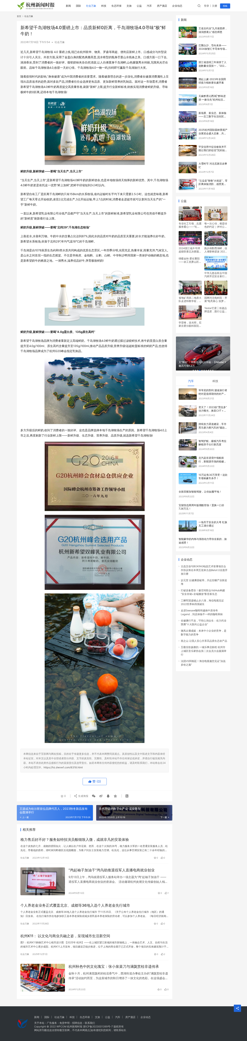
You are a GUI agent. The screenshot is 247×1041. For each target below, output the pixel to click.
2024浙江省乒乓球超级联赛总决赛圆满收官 (190, 250)
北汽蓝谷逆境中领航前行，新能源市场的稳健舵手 (212, 461)
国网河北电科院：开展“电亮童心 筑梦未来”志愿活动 (215, 299)
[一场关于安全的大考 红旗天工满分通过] (188, 526)
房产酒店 (162, 5)
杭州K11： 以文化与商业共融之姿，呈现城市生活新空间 (65, 936)
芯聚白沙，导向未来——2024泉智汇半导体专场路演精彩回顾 (213, 49)
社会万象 (91, 5)
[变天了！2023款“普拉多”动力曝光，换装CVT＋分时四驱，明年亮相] (188, 411)
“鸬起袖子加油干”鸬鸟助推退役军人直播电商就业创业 (112, 870)
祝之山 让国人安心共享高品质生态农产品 (204, 640)
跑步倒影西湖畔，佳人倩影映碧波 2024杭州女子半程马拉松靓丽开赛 (215, 250)
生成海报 (82, 795)
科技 (103, 5)
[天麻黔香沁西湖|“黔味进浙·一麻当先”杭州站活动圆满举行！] (188, 100)
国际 (78, 5)
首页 (19, 16)
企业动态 (177, 5)
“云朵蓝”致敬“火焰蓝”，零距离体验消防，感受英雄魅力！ (213, 184)
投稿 (225, 6)
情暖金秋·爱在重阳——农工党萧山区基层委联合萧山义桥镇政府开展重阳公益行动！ (190, 260)
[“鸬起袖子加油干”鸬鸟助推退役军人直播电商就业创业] (42, 881)
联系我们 (90, 1022)
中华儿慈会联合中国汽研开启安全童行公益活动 (215, 274)
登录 (206, 5)
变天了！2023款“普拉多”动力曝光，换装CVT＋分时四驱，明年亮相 (213, 411)
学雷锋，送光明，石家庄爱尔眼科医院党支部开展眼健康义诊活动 (190, 324)
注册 (214, 5)
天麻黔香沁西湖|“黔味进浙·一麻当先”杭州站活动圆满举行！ (212, 99)
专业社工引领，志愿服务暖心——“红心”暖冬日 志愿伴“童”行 (190, 225)
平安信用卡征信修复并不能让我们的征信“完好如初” (212, 150)
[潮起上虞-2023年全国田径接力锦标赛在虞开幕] (188, 83)
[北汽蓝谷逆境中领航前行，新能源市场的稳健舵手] (188, 461)
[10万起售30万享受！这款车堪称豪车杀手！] (188, 478)
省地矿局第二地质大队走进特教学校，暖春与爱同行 (190, 299)
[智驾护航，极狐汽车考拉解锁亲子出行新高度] (188, 445)
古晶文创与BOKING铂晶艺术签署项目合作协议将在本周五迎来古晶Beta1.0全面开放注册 (204, 570)
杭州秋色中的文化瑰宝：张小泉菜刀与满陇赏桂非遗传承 (114, 966)
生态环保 (116, 5)
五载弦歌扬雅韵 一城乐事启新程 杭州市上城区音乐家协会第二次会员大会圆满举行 (203, 651)
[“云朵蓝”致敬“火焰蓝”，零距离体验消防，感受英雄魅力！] (188, 184)
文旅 (129, 5)
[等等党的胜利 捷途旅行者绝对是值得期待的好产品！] (188, 394)
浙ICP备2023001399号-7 (98, 1026)
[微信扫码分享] (93, 796)
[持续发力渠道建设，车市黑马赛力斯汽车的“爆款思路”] (188, 428)
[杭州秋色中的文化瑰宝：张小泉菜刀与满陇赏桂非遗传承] (42, 978)
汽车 (149, 5)
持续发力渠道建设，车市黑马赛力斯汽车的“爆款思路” (213, 427)
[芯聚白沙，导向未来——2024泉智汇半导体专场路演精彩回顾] (188, 49)
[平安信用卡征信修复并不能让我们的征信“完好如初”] (188, 150)
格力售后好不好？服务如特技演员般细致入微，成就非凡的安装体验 (74, 839)
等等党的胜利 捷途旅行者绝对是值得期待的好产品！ (213, 394)
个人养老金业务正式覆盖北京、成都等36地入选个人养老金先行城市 (75, 905)
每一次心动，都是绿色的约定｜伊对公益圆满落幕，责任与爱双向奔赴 (215, 225)
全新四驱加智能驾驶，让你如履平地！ (200, 491)
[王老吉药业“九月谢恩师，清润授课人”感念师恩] (188, 32)
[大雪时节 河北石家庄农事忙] (188, 167)
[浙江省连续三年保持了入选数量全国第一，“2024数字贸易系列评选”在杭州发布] (188, 66)
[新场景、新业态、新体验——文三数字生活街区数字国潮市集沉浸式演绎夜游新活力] (188, 117)
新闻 (68, 5)
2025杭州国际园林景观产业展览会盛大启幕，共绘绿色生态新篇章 (213, 133)
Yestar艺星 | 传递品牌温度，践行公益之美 (215, 309)
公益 (139, 5)
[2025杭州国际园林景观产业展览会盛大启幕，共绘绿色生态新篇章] (188, 133)
